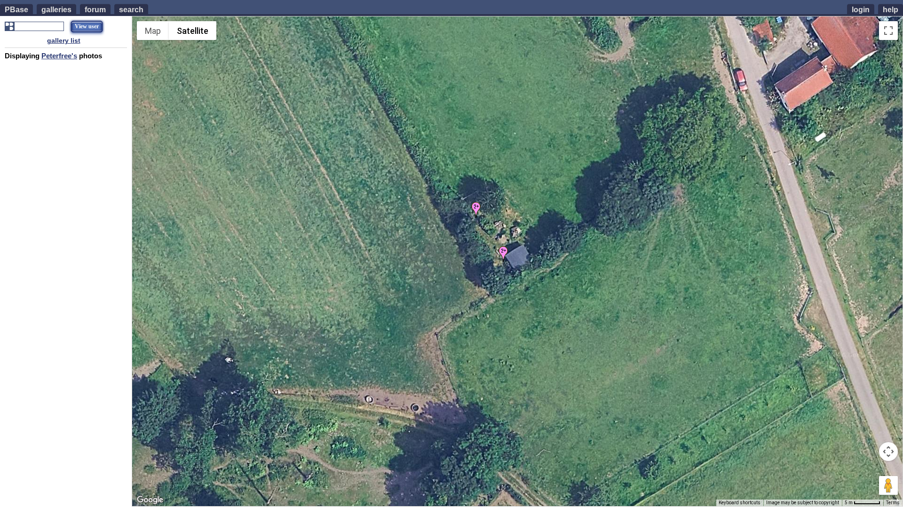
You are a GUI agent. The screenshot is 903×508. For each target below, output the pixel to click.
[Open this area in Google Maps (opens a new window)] (150, 500)
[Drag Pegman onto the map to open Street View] (888, 485)
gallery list (63, 40)
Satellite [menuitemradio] (192, 31)
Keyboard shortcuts (739, 502)
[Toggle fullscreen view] (888, 30)
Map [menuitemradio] (153, 31)
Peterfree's (59, 56)
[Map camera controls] (888, 451)
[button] (476, 210)
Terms (893, 502)
